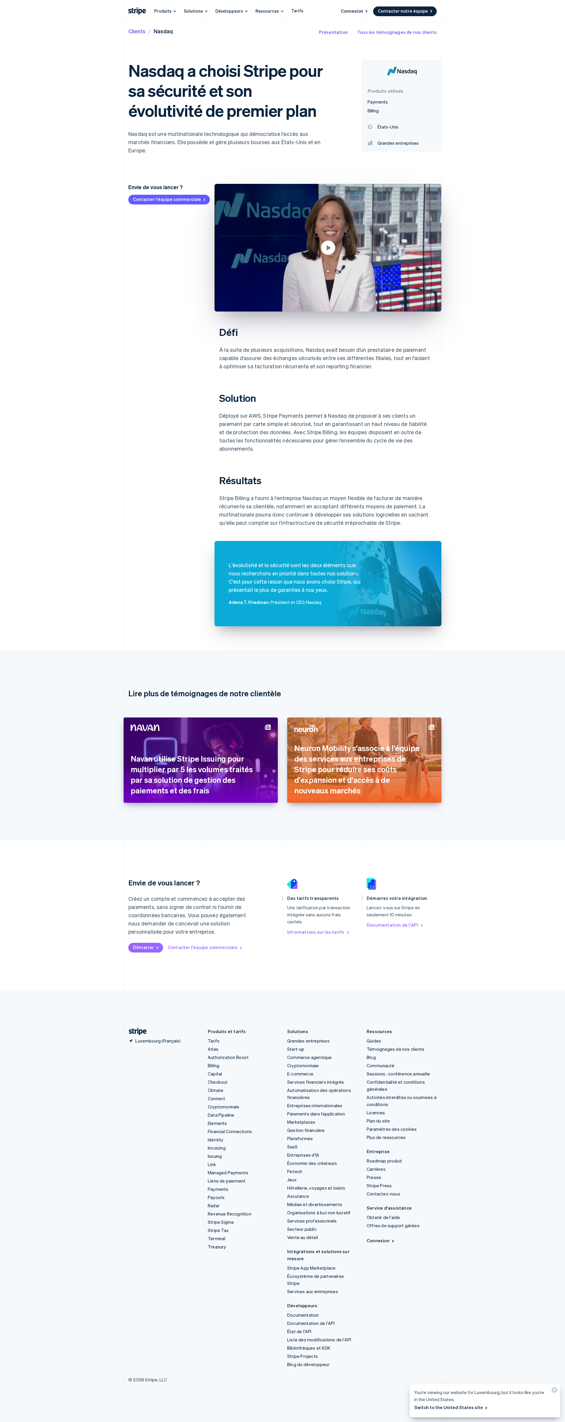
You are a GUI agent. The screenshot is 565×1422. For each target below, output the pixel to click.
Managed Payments (228, 1172)
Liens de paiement (226, 1181)
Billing (213, 1065)
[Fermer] (553, 1391)
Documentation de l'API (392, 925)
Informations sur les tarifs (315, 932)
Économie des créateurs (312, 1163)
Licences (376, 1112)
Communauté (380, 1065)
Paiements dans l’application (316, 1114)
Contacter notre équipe (403, 11)
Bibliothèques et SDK (308, 1348)
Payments (218, 1189)
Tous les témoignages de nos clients (397, 32)
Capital (215, 1074)
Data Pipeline (221, 1115)
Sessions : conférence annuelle (398, 1074)
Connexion (352, 11)
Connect (216, 1098)
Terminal (216, 1238)
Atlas (213, 1049)
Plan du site (378, 1121)
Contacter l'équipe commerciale (167, 199)
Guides (374, 1041)
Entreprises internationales (314, 1105)
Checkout (218, 1082)
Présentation (333, 32)
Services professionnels (312, 1221)
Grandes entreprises (308, 1041)
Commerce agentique (309, 1057)
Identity (216, 1140)
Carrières (376, 1169)
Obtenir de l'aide (383, 1217)
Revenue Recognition (229, 1214)
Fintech (294, 1171)
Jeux (292, 1180)
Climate (215, 1090)
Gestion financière (306, 1130)
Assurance (298, 1196)
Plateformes (300, 1138)
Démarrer (143, 947)
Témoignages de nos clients (395, 1049)
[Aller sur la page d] (135, 1031)
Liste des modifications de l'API (319, 1340)
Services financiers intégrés (315, 1082)
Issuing (215, 1156)
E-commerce (300, 1074)
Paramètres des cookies (392, 1129)
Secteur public (302, 1229)
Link (212, 1164)
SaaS (292, 1147)
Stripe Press (379, 1185)
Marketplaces (301, 1122)
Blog (371, 1057)
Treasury (217, 1247)
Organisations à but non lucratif (318, 1212)
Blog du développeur (308, 1364)
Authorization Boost (228, 1057)
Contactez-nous (383, 1194)
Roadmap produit (384, 1161)
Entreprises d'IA (303, 1155)
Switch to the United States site (448, 1407)
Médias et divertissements (314, 1204)
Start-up (296, 1049)
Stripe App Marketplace (311, 1268)
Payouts (216, 1197)
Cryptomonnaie (224, 1107)
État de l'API (299, 1331)
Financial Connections (230, 1131)
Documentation (303, 1315)
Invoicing (217, 1148)
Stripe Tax (218, 1230)
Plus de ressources (386, 1137)
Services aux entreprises (312, 1291)
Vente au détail (302, 1237)
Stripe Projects (302, 1356)
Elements (217, 1123)
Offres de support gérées (393, 1225)
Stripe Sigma (221, 1222)
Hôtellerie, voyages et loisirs (316, 1188)
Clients (136, 31)
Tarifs (297, 10)
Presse (374, 1177)
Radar (214, 1205)
